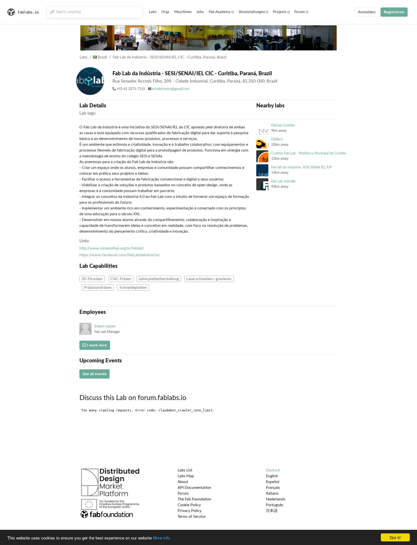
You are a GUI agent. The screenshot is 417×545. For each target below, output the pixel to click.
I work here (96, 345)
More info (161, 538)
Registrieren (394, 12)
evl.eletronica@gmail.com (170, 89)
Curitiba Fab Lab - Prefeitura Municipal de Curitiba (308, 153)
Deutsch (273, 470)
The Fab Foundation (194, 499)
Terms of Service (191, 516)
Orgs (165, 12)
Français (273, 488)
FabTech (277, 139)
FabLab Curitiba (283, 125)
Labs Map (186, 476)
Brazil (102, 57)
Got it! (395, 537)
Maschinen (183, 12)
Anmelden (366, 12)
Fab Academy (219, 12)
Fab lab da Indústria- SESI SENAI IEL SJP (301, 167)
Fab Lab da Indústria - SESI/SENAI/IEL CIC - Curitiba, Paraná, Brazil (169, 57)
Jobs (200, 12)
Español (272, 482)
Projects (279, 12)
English (272, 476)
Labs (153, 12)
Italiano (272, 493)
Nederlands (275, 499)
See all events (94, 374)
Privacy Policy (190, 511)
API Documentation (194, 488)
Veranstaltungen (251, 12)
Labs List (185, 470)
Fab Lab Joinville (283, 181)
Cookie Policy (189, 505)
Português (274, 505)
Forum (299, 12)
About (183, 482)
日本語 (272, 511)
